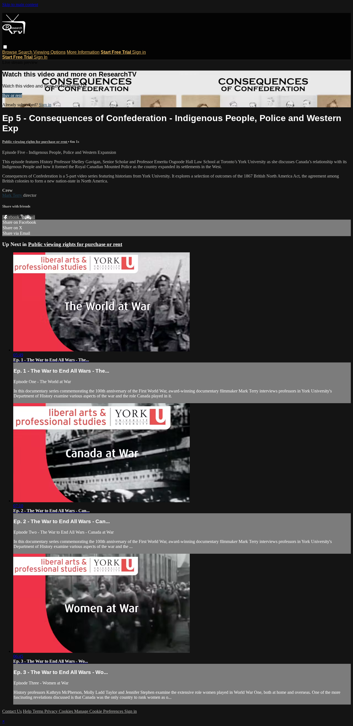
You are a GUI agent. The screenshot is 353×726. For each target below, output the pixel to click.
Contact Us (12, 711)
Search (25, 52)
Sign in (139, 52)
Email (30, 217)
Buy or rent (12, 95)
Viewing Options (49, 52)
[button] (5, 47)
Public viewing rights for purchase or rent (35, 142)
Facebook (11, 217)
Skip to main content (20, 4)
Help (28, 711)
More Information (83, 52)
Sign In (40, 57)
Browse (10, 52)
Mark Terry (12, 195)
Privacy (51, 711)
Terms (38, 711)
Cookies (66, 711)
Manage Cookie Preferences (99, 711)
